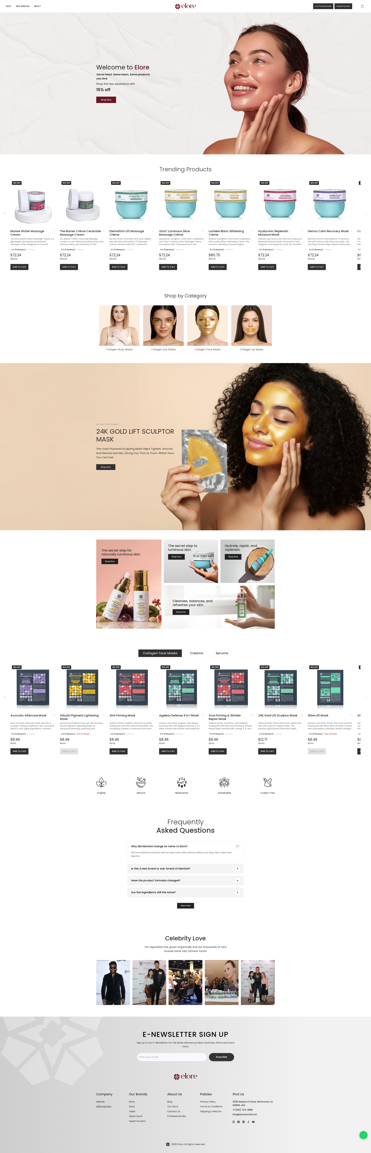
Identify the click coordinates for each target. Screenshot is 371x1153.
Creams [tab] (196, 653)
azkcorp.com (103, 1106)
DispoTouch (135, 1116)
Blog (169, 1101)
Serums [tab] (222, 653)
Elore (132, 1101)
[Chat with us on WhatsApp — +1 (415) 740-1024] (363, 1135)
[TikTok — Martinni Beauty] (248, 1122)
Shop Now (106, 99)
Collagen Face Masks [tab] (160, 653)
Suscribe (221, 1057)
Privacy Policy (208, 1101)
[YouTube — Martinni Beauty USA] (253, 1122)
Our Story (172, 1106)
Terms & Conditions (211, 1106)
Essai (131, 1106)
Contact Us (173, 1111)
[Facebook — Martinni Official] (238, 1122)
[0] (362, 6)
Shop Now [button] (110, 561)
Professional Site (176, 1116)
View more (186, 905)
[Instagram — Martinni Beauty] (233, 1122)
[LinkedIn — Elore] (243, 1122)
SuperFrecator (343, 6)
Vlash (132, 1111)
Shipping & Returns (210, 1111)
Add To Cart (19, 266)
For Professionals (323, 6)
